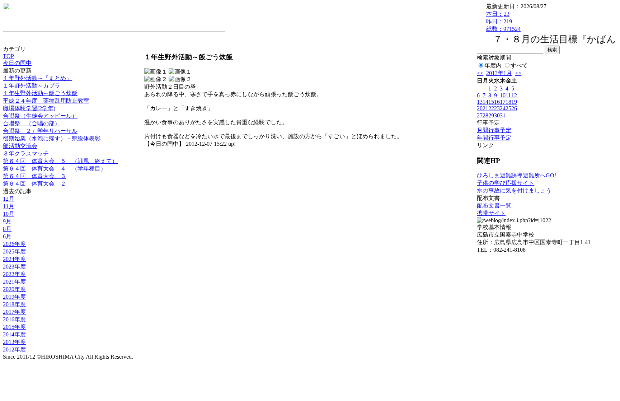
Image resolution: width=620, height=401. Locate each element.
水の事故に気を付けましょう (514, 190)
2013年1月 (499, 73)
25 (508, 108)
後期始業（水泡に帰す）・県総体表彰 (51, 138)
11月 (8, 206)
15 (491, 102)
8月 (7, 229)
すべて (519, 65)
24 (503, 108)
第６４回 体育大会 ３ (34, 176)
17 (503, 102)
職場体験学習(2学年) (29, 108)
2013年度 (14, 342)
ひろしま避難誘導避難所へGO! (516, 175)
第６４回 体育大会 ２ (34, 184)
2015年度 (14, 327)
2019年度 (14, 297)
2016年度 (14, 319)
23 (497, 108)
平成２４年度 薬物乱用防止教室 (46, 101)
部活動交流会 (20, 146)
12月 (8, 199)
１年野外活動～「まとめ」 (37, 78)
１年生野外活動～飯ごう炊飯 (40, 93)
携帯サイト (491, 213)
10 (503, 95)
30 (497, 115)
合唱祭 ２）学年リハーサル (40, 131)
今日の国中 (17, 63)
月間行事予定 (494, 130)
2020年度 (14, 289)
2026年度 (14, 244)
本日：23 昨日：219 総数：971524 (503, 21)
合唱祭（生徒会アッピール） (40, 116)
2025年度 (14, 251)
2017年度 (14, 312)
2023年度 (14, 267)
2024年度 (14, 259)
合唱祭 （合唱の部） (31, 123)
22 (491, 108)
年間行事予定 (494, 138)
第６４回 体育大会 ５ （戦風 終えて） (60, 161)
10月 (8, 214)
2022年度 (14, 274)
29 (491, 115)
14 (485, 102)
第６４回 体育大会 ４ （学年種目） (54, 168)
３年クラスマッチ (26, 153)
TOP (8, 56)
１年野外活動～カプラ (31, 86)
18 (508, 102)
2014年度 (14, 334)
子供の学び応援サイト (505, 183)
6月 (7, 236)
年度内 (493, 65)
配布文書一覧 (494, 205)
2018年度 (14, 304)
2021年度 (14, 282)
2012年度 (14, 349)
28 (485, 115)
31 (503, 115)
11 (508, 95)
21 (485, 108)
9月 (7, 221)
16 (497, 102)
